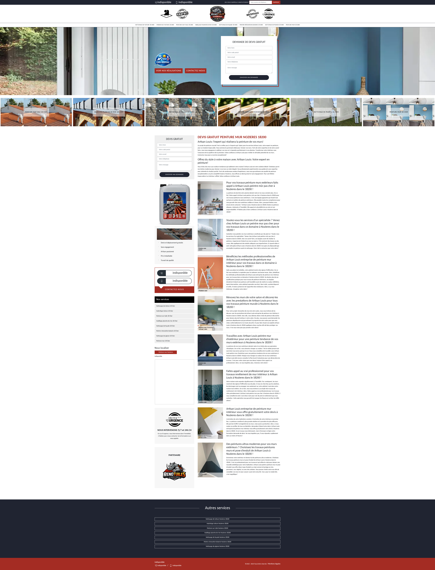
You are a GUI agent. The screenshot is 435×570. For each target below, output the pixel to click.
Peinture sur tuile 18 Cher (184, 25)
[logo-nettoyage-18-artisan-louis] (217, 14)
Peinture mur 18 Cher (293, 25)
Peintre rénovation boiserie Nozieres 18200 (217, 542)
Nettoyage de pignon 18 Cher (274, 25)
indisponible (164, 2)
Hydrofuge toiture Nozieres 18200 (217, 523)
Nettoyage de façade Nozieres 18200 (217, 537)
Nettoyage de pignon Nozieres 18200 (217, 546)
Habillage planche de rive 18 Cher (206, 25)
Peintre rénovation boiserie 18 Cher (251, 25)
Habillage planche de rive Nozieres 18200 (217, 533)
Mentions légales (274, 564)
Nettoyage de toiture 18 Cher (144, 25)
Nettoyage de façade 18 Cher (228, 25)
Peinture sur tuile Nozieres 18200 (217, 528)
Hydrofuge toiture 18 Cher (165, 25)
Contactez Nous (195, 71)
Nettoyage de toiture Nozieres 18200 (217, 519)
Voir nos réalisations (168, 71)
